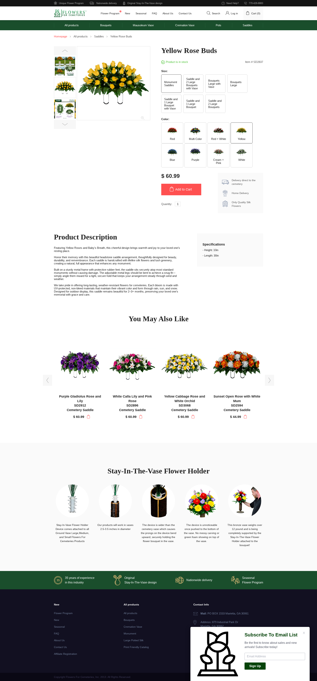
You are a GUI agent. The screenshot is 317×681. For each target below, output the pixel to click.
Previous (65, 51)
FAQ (154, 13)
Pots (218, 25)
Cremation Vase (184, 25)
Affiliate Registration (65, 653)
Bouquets (106, 25)
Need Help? (232, 3)
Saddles (247, 25)
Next (65, 124)
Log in (234, 13)
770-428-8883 (256, 3)
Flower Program (110, 13)
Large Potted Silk (133, 640)
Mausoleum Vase (143, 25)
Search (216, 13)
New (127, 13)
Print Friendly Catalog (136, 647)
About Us (168, 13)
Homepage (60, 36)
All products (72, 25)
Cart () (255, 13)
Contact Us (185, 13)
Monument (130, 633)
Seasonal (141, 13)
